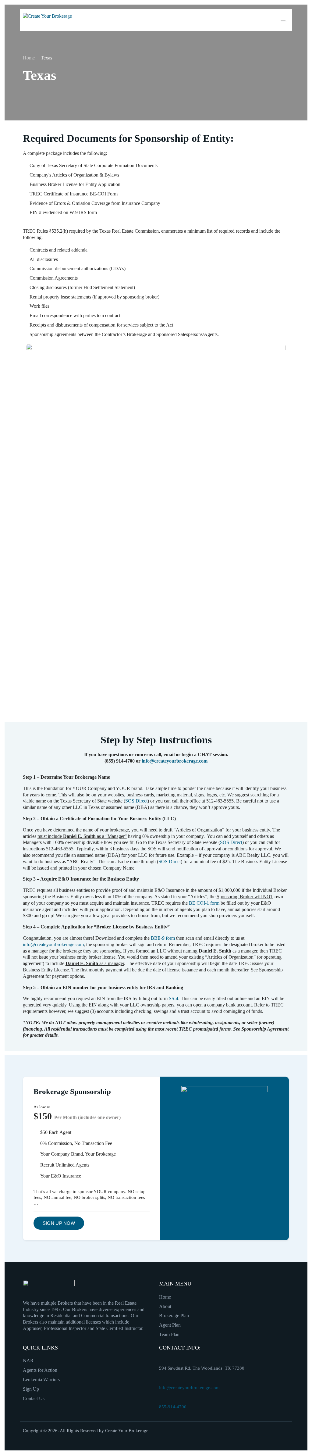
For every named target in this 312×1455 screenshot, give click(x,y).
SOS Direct (136, 800)
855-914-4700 (172, 1406)
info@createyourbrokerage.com (174, 760)
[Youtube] (281, 1435)
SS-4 (173, 998)
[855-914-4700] (162, 1400)
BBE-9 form (163, 938)
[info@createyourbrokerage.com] (162, 1380)
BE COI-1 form (204, 903)
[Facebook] (246, 1435)
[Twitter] (263, 1435)
